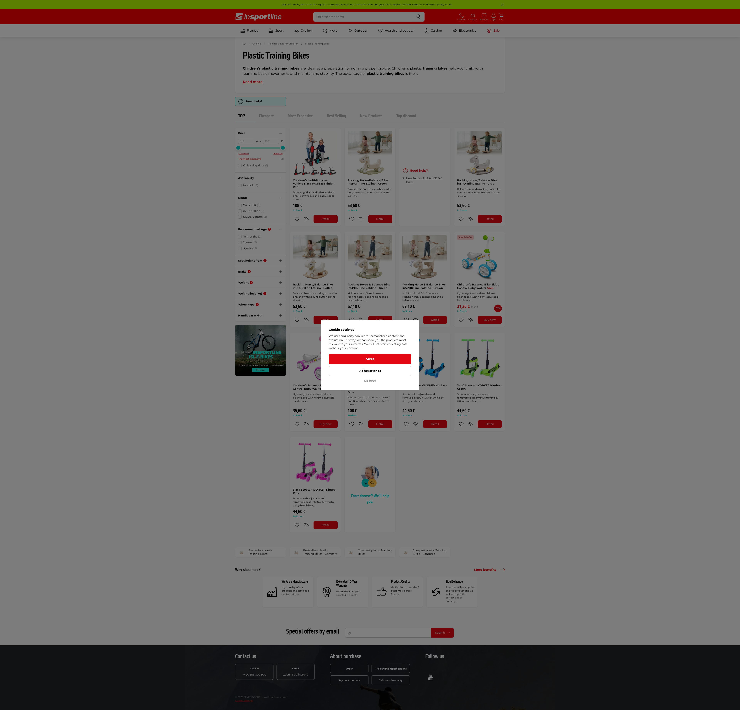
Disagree (370, 380)
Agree (370, 359)
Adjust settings (370, 371)
